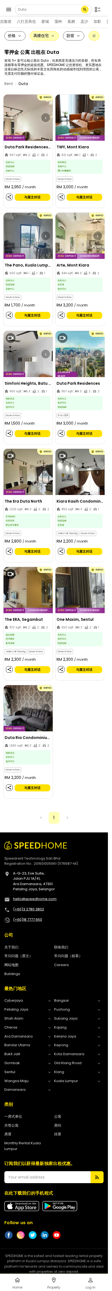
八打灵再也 (26, 21)
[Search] (85, 9)
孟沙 (84, 21)
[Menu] (8, 9)
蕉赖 (71, 21)
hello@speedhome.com (35, 898)
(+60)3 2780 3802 (28, 909)
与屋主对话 (32, 197)
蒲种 (58, 21)
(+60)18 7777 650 (27, 919)
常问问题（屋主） (18, 955)
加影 (97, 21)
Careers (61, 964)
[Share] (9, 197)
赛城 (45, 21)
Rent (8, 83)
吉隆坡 (5, 21)
